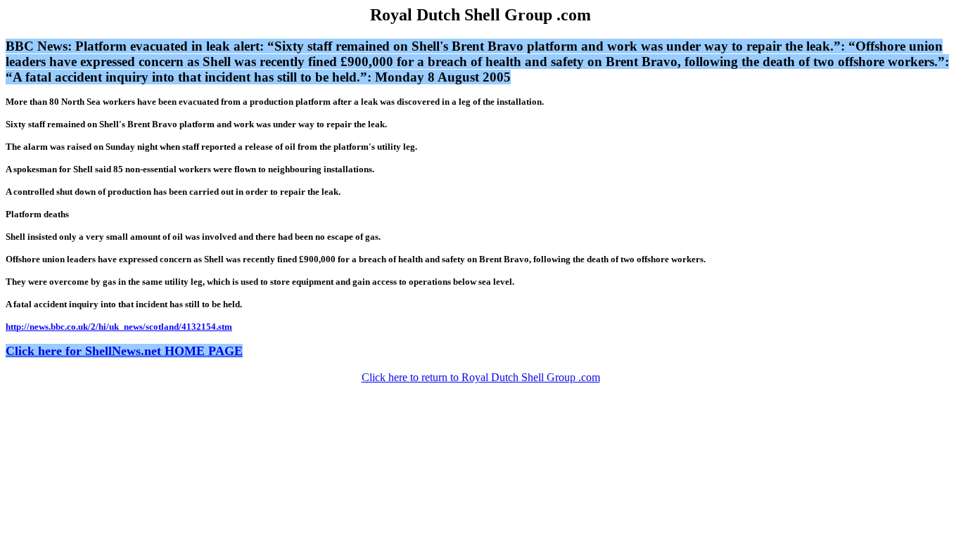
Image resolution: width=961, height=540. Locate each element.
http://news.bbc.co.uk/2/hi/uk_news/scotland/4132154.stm (119, 326)
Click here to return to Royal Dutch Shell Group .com (481, 377)
